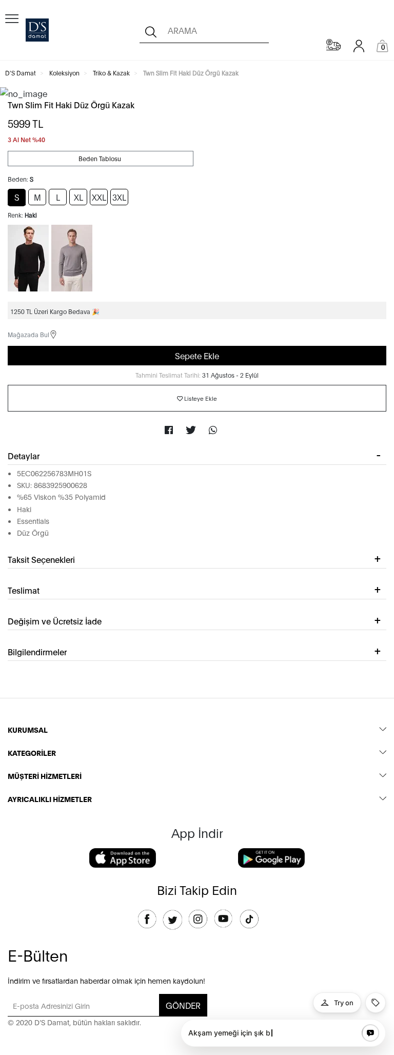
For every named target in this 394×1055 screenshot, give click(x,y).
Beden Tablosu (100, 158)
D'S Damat (20, 72)
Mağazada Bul (28, 334)
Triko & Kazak (111, 72)
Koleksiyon (64, 72)
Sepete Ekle (197, 355)
